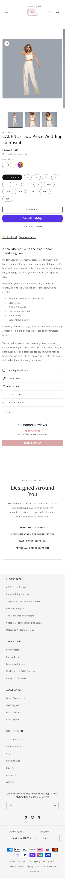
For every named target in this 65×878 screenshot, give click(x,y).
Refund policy (34, 861)
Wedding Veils (13, 705)
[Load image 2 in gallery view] (32, 119)
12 (17, 184)
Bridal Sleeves (13, 719)
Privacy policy (49, 861)
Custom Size (12, 177)
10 (7, 184)
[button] (6, 11)
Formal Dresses (14, 657)
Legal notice (34, 871)
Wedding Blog (13, 760)
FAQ (8, 753)
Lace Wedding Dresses (17, 594)
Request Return (14, 746)
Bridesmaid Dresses (16, 664)
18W (8, 191)
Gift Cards (11, 782)
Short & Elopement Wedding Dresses (25, 622)
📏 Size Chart (9, 237)
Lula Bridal (21, 861)
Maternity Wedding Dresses (20, 629)
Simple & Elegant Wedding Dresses (23, 601)
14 (27, 184)
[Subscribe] (55, 805)
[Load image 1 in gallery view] (15, 119)
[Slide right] (61, 120)
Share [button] (8, 412)
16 (38, 184)
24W (45, 191)
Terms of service (16, 866)
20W (20, 191)
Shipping (5, 154)
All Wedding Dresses (16, 587)
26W (8, 198)
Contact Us (12, 775)
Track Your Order (14, 739)
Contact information (50, 866)
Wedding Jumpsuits (16, 608)
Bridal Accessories (15, 698)
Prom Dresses (13, 649)
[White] (5, 165)
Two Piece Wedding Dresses (20, 615)
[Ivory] (13, 165)
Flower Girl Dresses (16, 678)
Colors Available (27, 237)
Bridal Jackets (13, 712)
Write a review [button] (32, 442)
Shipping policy (32, 866)
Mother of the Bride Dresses (20, 671)
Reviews (10, 767)
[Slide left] (3, 120)
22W (32, 191)
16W (49, 184)
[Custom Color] (20, 165)
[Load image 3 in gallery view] (49, 119)
